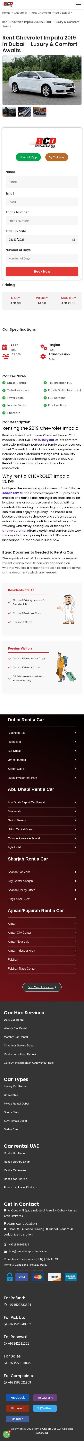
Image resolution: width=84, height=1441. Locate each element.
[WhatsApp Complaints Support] (6, 1382)
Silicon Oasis (16, 768)
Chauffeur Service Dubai (19, 1045)
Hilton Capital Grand (20, 829)
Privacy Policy (38, 1264)
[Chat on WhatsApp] (7, 1434)
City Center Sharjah (20, 881)
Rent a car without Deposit (20, 1054)
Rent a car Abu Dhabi (17, 1161)
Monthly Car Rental (16, 1036)
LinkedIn (17, 1419)
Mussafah (14, 811)
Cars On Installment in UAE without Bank (29, 1062)
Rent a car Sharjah (15, 1178)
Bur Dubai (14, 750)
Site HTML (52, 1259)
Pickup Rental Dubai (16, 1103)
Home (6, 13)
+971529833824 (19, 1304)
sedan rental (12, 493)
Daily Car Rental (14, 1019)
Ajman (12, 923)
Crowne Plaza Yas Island (24, 838)
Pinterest (17, 1408)
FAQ (40, 1259)
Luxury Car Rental (15, 1086)
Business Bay (17, 732)
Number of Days (18, 250)
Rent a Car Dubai (14, 1153)
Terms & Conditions (16, 1264)
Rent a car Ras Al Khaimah (20, 1187)
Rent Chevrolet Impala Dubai (50, 13)
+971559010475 (19, 1363)
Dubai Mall (14, 741)
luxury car (46, 440)
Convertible (11, 1094)
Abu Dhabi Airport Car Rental (26, 802)
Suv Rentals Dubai (15, 1120)
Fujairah (13, 959)
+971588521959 (19, 1382)
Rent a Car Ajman (15, 1170)
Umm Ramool (17, 759)
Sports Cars (11, 1112)
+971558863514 (19, 1244)
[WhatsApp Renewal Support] (6, 1343)
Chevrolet (20, 13)
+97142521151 (18, 1343)
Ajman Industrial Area (21, 950)
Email (10, 193)
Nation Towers (17, 820)
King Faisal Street (19, 899)
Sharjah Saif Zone (19, 872)
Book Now (42, 271)
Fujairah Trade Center (21, 968)
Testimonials (28, 1259)
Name (10, 172)
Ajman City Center (19, 932)
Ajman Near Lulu (18, 941)
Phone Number (17, 212)
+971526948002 (19, 1324)
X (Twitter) (45, 1408)
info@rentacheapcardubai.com (28, 1251)
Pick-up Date (16, 231)
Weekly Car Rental (15, 1028)
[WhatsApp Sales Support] (6, 1363)
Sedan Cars (11, 1129)
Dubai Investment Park (22, 777)
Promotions (11, 1259)
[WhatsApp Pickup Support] (6, 1324)
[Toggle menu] (78, 4)
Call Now (58, 157)
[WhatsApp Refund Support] (6, 1305)
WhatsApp (29, 157)
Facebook (18, 1398)
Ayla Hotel (14, 847)
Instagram (45, 1398)
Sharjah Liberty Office (21, 890)
